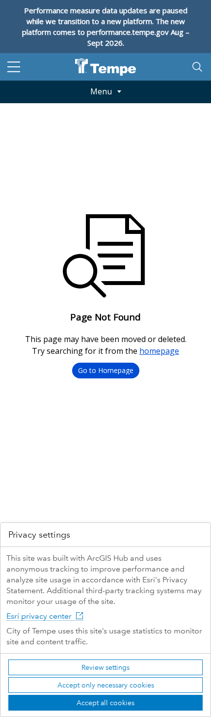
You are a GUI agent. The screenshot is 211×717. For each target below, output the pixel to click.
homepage (159, 350)
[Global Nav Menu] (14, 67)
